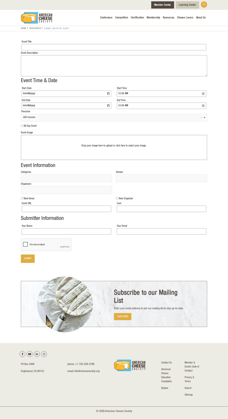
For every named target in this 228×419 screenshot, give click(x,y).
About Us (201, 18)
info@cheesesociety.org (87, 371)
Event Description (29, 53)
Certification (137, 18)
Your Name (27, 226)
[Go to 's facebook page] (22, 354)
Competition (121, 18)
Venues (119, 172)
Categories (26, 172)
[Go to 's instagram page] (44, 354)
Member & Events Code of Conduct (192, 367)
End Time (121, 100)
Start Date (27, 88)
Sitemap (189, 395)
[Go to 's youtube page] (29, 354)
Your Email (122, 226)
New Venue (29, 198)
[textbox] (23, 178)
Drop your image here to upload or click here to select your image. (114, 146)
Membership (153, 18)
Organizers (26, 184)
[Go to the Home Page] (36, 17)
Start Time (122, 88)
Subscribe (122, 316)
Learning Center (187, 5)
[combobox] (114, 117)
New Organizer (126, 198)
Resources (168, 18)
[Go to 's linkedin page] (37, 354)
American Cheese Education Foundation (166, 375)
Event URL (27, 203)
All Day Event (30, 126)
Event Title (27, 42)
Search (188, 388)
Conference (106, 18)
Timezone (25, 111)
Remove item (201, 117)
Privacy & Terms (189, 379)
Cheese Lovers (185, 18)
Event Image (27, 133)
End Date (26, 100)
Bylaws (164, 388)
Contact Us (166, 363)
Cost (119, 203)
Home (23, 28)
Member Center (162, 5)
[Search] (204, 4)
